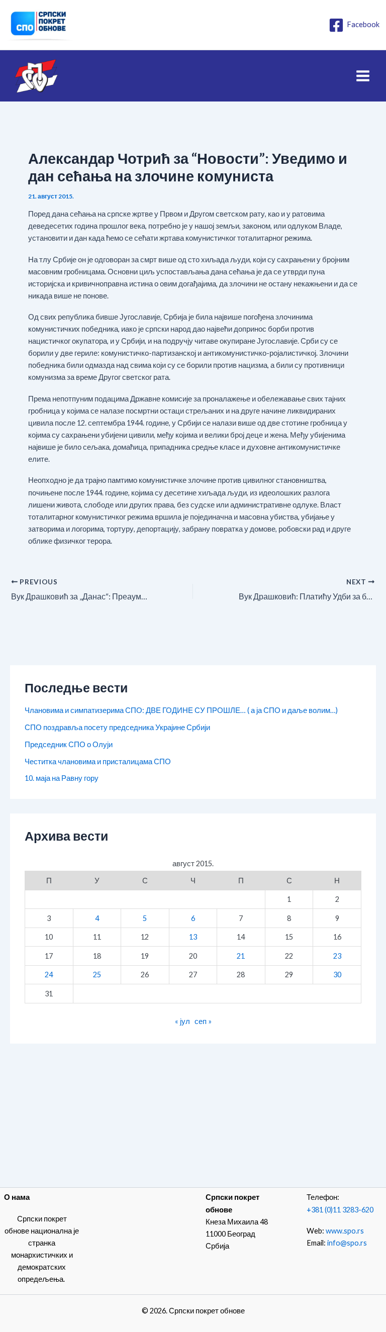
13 (193, 937)
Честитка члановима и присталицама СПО (98, 761)
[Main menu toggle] (363, 76)
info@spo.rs (347, 1243)
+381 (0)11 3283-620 (340, 1209)
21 (241, 956)
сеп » (203, 1021)
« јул (182, 1021)
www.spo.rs (345, 1230)
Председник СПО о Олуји (69, 744)
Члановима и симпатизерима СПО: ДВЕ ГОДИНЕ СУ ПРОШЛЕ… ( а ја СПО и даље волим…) (181, 710)
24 (49, 974)
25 (97, 974)
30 (337, 974)
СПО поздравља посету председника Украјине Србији (117, 727)
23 (337, 956)
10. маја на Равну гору (62, 778)
